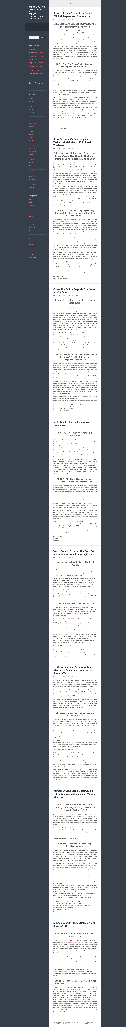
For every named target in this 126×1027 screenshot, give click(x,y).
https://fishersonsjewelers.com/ (89, 307)
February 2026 (32, 115)
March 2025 (31, 143)
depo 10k (31, 210)
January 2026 (32, 117)
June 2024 (31, 165)
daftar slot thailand (33, 208)
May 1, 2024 (56, 928)
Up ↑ (90, 1023)
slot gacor (31, 235)
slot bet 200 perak (33, 233)
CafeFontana (31, 205)
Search (30, 34)
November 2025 (32, 123)
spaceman (31, 244)
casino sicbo (60, 814)
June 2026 (31, 104)
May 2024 (31, 168)
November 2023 (32, 184)
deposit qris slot (73, 942)
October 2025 (32, 126)
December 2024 (32, 151)
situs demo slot (57, 439)
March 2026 (31, 112)
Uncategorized (32, 247)
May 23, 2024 (56, 428)
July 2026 (31, 101)
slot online (31, 238)
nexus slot (31, 222)
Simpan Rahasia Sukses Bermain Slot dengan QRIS (74, 924)
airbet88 (30, 199)
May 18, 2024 (56, 557)
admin (63, 19)
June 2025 (31, 134)
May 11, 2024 (56, 676)
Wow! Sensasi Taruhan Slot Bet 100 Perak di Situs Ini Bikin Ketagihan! (73, 553)
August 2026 (31, 98)
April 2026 (31, 109)
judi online (31, 216)
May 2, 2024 (56, 799)
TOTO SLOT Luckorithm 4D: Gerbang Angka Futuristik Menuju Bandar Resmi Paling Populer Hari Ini (37, 58)
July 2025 (31, 131)
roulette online (32, 224)
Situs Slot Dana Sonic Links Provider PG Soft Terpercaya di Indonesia (73, 14)
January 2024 (32, 179)
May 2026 (31, 106)
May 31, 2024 (56, 19)
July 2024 (31, 162)
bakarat (30, 202)
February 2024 (32, 176)
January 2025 (32, 148)
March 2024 (31, 173)
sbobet (30, 230)
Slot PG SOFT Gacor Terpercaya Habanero (71, 423)
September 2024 (32, 156)
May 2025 (31, 137)
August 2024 (31, 159)
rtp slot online (32, 227)
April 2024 (31, 170)
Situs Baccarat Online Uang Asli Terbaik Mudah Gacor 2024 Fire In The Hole (72, 142)
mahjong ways (32, 219)
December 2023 (32, 182)
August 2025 (31, 129)
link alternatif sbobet (75, 694)
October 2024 (32, 154)
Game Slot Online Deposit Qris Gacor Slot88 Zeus (74, 291)
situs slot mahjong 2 (33, 257)
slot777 (30, 241)
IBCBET (30, 213)
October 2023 (32, 187)
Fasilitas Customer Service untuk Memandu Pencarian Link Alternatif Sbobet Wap (73, 670)
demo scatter (64, 33)
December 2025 (32, 120)
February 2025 (32, 145)
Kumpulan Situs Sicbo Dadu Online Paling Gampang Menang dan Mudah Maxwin (74, 793)
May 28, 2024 (56, 295)
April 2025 (31, 140)
